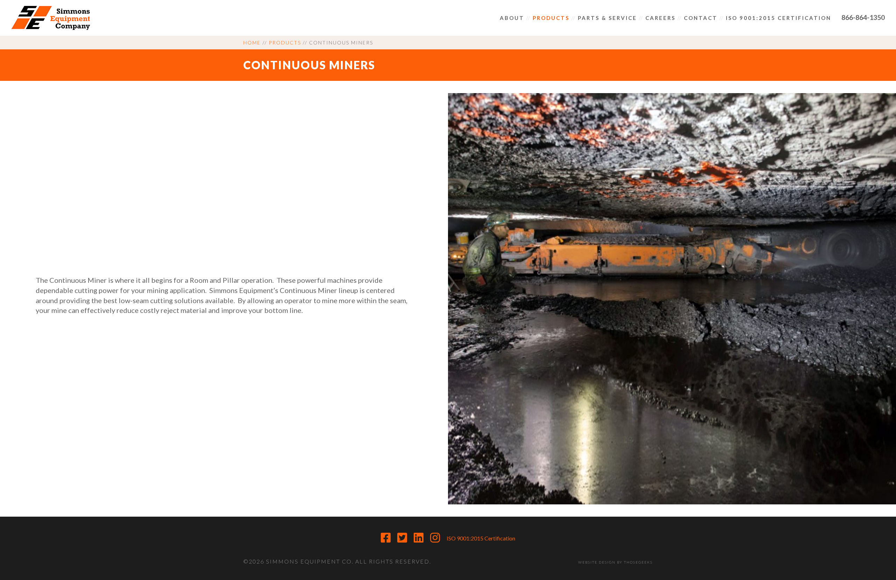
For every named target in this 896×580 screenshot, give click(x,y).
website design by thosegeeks (615, 562)
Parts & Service (607, 18)
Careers (660, 18)
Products (551, 18)
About (512, 18)
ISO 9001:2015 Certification (481, 538)
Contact (701, 18)
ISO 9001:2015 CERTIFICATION (778, 18)
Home (252, 43)
